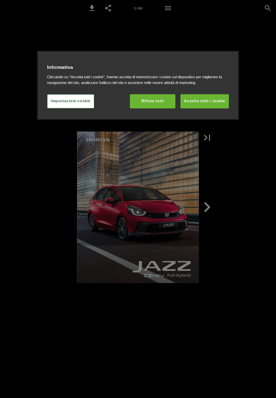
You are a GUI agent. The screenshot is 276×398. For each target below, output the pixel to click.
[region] (138, 85)
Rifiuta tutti (152, 101)
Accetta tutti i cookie (204, 101)
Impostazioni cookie (71, 101)
